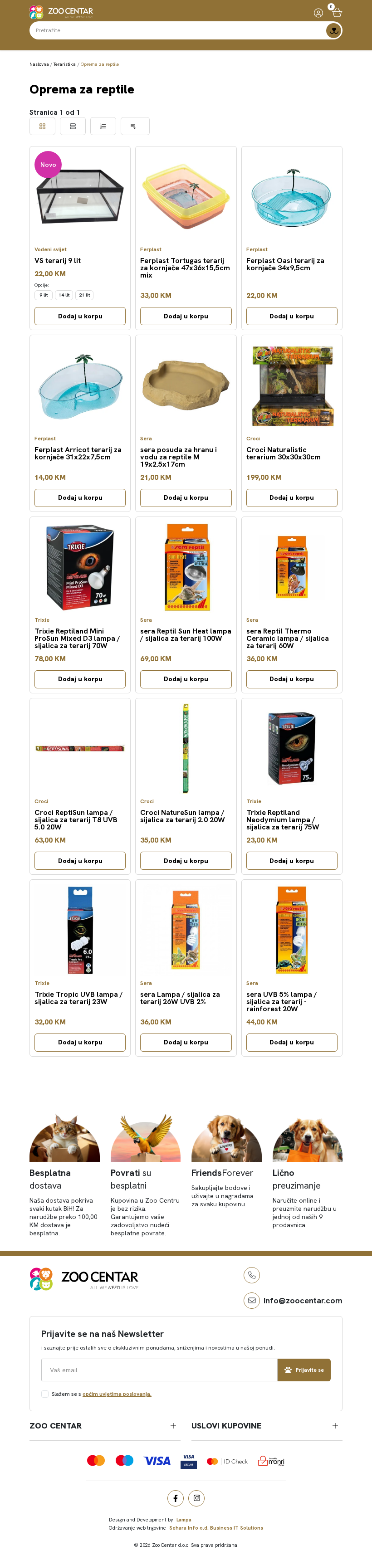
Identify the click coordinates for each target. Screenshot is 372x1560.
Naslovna (39, 64)
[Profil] (318, 12)
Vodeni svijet (50, 250)
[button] (252, 1275)
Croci (253, 439)
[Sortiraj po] (135, 126)
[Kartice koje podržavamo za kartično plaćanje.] (96, 1460)
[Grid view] (42, 126)
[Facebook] (175, 1498)
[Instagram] (196, 1498)
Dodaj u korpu (80, 316)
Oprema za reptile (100, 64)
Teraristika (65, 64)
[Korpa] (337, 12)
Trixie (41, 620)
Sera (146, 439)
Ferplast (151, 250)
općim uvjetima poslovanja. (117, 1394)
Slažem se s (102, 1394)
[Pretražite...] (333, 30)
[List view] (73, 126)
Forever (222, 1173)
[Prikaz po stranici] (103, 126)
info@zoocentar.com (303, 1300)
